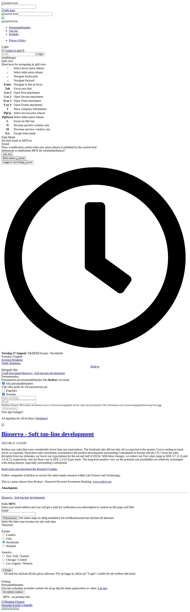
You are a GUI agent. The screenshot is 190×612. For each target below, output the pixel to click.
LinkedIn (27, 605)
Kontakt (13, 34)
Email (4, 510)
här (159, 405)
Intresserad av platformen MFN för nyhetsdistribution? (33, 150)
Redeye (95, 366)
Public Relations (11, 363)
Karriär (17, 605)
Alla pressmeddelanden (19, 383)
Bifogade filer (9, 369)
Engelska (11, 390)
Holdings (41, 418)
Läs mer (102, 588)
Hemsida (6, 605)
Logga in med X (14, 50)
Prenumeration (10, 376)
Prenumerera (10, 408)
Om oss (13, 30)
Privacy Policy (17, 40)
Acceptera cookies (13, 592)
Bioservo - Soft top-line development (43, 373)
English (17, 356)
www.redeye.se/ (102, 481)
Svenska (6, 356)
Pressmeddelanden (20, 27)
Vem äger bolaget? (12, 412)
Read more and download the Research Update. (29, 469)
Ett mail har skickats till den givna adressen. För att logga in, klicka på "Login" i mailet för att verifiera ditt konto (69, 573)
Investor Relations (12, 359)
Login (40, 54)
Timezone (7, 525)
